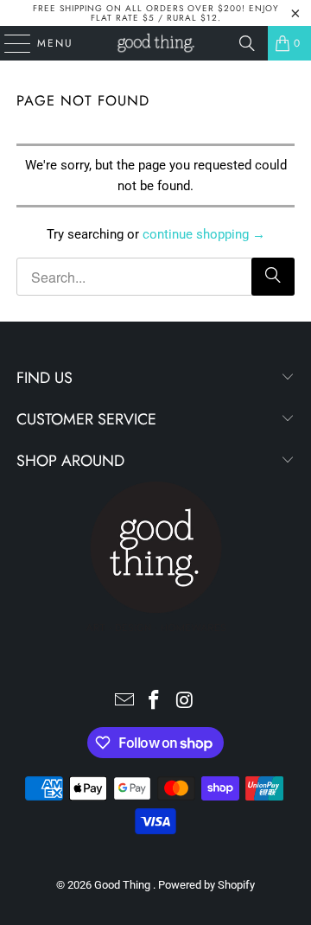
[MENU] (9, 43)
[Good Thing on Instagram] (185, 702)
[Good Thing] (155, 43)
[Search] (247, 43)
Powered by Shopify (206, 884)
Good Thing (123, 884)
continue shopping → (204, 234)
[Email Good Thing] (124, 702)
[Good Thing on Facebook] (155, 702)
